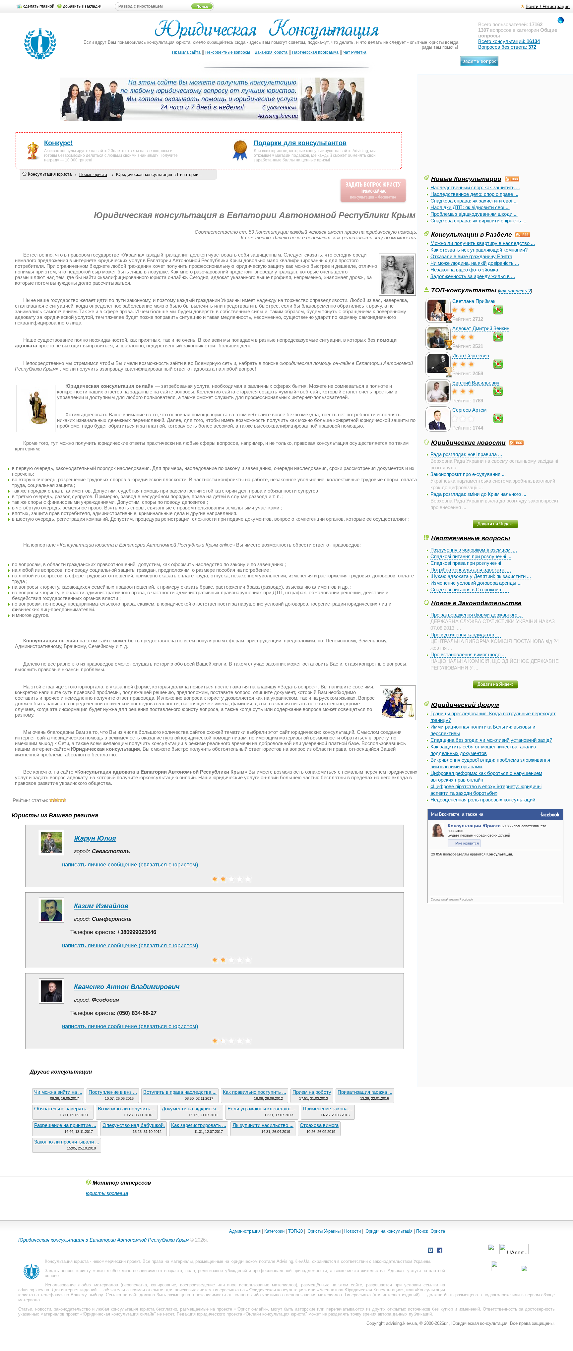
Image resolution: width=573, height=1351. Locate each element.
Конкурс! (58, 143)
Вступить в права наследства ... (180, 1092)
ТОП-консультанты (463, 290)
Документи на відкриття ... (191, 1108)
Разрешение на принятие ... (65, 1125)
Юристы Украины (323, 1231)
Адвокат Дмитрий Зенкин (480, 328)
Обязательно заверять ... (63, 1108)
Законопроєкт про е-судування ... (468, 474)
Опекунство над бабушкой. (133, 1125)
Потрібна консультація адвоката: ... (470, 569)
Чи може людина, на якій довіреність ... (474, 263)
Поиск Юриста (430, 1231)
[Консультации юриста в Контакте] (430, 1251)
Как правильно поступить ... (254, 1092)
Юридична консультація (388, 1231)
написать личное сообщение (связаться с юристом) (130, 864)
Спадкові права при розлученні (465, 563)
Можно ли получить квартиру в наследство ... (482, 243)
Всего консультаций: (509, 41)
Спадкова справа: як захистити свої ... (474, 201)
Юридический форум (465, 704)
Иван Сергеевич (470, 355)
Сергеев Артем (469, 410)
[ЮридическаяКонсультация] (269, 32)
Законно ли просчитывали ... (66, 1142)
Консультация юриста (50, 174)
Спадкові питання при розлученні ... (470, 556)
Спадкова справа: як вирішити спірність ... (478, 220)
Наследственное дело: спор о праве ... (474, 194)
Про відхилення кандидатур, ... (465, 634)
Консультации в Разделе (471, 234)
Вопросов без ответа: (507, 47)
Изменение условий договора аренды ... (476, 583)
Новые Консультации (466, 178)
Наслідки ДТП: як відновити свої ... (470, 207)
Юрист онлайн (251, 1309)
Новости (352, 1231)
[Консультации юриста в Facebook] (439, 1251)
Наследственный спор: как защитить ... (475, 187)
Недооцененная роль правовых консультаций (482, 799)
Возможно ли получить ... (127, 1108)
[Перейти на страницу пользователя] (51, 855)
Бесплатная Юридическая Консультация (360, 1289)
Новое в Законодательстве (476, 603)
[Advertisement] (473, 127)
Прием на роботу (311, 1092)
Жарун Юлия (95, 838)
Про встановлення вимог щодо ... (468, 654)
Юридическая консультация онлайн (118, 1314)
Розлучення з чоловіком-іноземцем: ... (473, 550)
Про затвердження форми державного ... (476, 614)
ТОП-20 (295, 1231)
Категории (274, 1231)
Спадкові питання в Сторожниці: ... (469, 589)
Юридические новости (468, 442)
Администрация (245, 1231)
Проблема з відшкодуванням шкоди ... (474, 214)
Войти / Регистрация (548, 6)
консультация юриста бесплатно (144, 1309)
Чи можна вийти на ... (58, 1092)
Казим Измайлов (101, 906)
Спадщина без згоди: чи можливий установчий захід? (491, 740)
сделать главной (38, 6)
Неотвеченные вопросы (470, 538)
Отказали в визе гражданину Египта (471, 256)
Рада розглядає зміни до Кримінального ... (478, 494)
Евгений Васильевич (475, 382)
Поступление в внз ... (113, 1092)
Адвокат (396, 1270)
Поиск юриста (93, 174)
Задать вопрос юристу (68, 1270)
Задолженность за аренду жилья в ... (472, 276)
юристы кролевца (107, 1193)
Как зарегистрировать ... (198, 1125)
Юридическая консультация (276, 1289)
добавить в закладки (82, 6)
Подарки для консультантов (300, 143)
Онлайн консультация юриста (275, 1314)
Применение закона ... (328, 1108)
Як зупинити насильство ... (262, 1125)
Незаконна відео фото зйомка (464, 269)
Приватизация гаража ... (365, 1092)
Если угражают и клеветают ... (261, 1108)
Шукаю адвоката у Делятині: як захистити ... (480, 576)
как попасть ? (515, 290)
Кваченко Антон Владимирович (127, 986)
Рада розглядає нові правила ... (466, 454)
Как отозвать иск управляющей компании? (479, 250)
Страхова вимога (319, 1125)
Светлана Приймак (473, 301)
